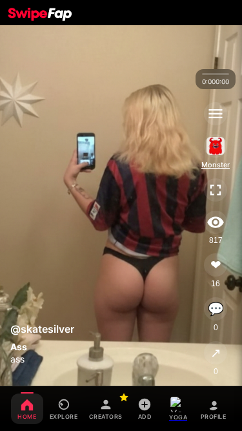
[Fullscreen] (215, 190)
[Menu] (215, 113)
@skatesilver (42, 328)
